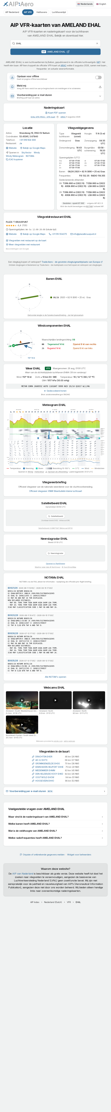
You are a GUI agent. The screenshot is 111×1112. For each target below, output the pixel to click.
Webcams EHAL (55, 687)
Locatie (29, 128)
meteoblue (39, 472)
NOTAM (89, 206)
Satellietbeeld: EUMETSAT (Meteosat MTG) (55, 528)
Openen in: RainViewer (55, 564)
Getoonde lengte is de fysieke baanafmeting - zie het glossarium (55, 315)
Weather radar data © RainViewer (47, 567)
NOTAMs (30, 156)
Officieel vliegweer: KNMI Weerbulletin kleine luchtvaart (55, 491)
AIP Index (34, 902)
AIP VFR (28, 12)
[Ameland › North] (55, 700)
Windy (37, 152)
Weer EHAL (34, 368)
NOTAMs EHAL (56, 577)
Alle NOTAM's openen (55, 677)
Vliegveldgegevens (82, 128)
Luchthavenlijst (59, 12)
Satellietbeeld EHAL (55, 503)
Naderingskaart (55, 107)
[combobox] (55, 43)
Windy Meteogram (15, 156)
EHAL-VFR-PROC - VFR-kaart (43, 117)
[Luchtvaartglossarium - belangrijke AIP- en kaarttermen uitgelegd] (57, 117)
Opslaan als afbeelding (58, 472)
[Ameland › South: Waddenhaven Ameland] (22, 700)
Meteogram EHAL (55, 405)
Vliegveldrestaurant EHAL (55, 217)
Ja (20, 143)
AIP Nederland (12, 12)
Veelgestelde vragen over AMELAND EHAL (37, 809)
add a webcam (69, 741)
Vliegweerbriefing (55, 482)
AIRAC (63, 65)
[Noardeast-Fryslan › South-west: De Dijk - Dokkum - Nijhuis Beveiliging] (22, 725)
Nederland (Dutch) (53, 902)
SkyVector (27, 152)
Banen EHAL (55, 278)
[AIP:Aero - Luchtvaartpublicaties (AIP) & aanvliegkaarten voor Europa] (18, 4)
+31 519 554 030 (27, 140)
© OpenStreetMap (69, 567)
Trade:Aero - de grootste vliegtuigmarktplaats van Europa (71, 262)
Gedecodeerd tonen (56, 391)
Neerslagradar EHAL (55, 538)
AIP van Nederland (22, 873)
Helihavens (42, 12)
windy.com (58, 741)
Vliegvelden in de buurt (55, 751)
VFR (69, 902)
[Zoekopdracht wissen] (97, 43)
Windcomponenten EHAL (55, 325)
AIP (98, 62)
